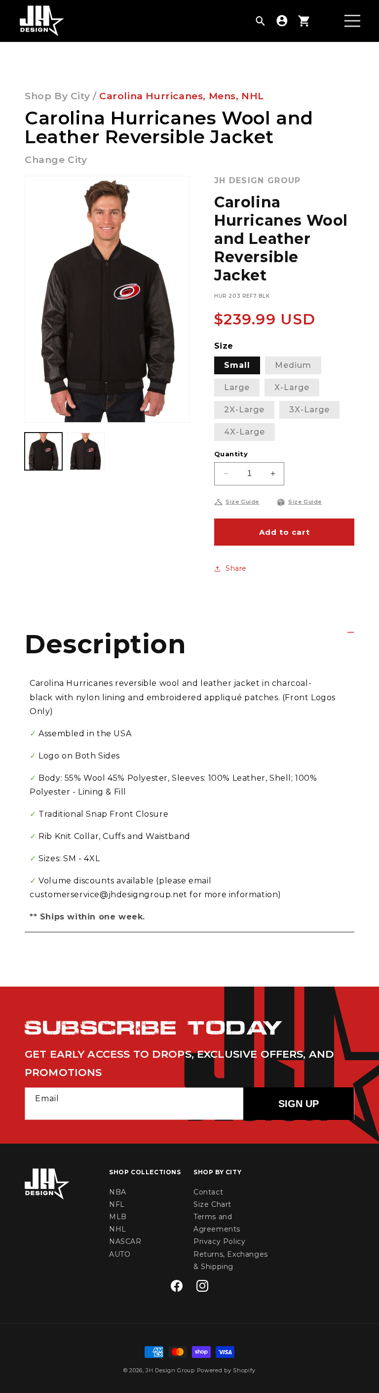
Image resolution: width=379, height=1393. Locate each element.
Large (237, 387)
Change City (56, 159)
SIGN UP (298, 1103)
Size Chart (212, 1204)
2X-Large (244, 409)
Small (237, 365)
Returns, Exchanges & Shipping (230, 1260)
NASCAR (125, 1241)
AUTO (119, 1254)
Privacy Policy (219, 1241)
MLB (118, 1216)
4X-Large (244, 432)
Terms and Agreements (216, 1223)
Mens (222, 96)
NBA (117, 1192)
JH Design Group (170, 1370)
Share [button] (236, 568)
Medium (293, 365)
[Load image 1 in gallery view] (43, 451)
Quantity (231, 454)
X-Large (291, 387)
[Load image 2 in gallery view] (86, 451)
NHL (252, 96)
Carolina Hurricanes (151, 96)
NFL (117, 1204)
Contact (208, 1192)
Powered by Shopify (226, 1370)
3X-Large (309, 409)
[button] (260, 21)
